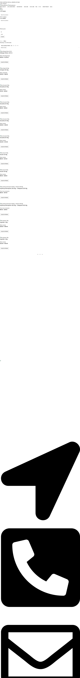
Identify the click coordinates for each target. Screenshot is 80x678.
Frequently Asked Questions (7, 401)
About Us (3, 392)
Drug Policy (3, 421)
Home (1, 41)
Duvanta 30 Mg (4, 103)
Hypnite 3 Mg (3, 239)
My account (3, 417)
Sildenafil (3, 368)
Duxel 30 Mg (3, 171)
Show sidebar (4, 45)
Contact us (3, 395)
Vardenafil (3, 374)
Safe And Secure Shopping (6, 425)
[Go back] (1, 23)
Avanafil (2, 372)
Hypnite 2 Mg (3, 222)
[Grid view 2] (19, 45)
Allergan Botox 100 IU (6, 53)
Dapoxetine (3, 376)
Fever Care (2, 191)
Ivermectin (7, 191)
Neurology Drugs (6, 55)
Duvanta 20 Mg (4, 87)
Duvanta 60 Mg (4, 137)
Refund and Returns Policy (6, 423)
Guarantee (3, 419)
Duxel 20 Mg (3, 154)
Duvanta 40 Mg (4, 120)
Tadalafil (3, 370)
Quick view (1, 64)
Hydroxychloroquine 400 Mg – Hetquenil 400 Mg (13, 205)
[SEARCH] (78, 16)
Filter (2, 36)
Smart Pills (5, 72)
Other (1, 55)
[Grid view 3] (21, 45)
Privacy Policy (4, 399)
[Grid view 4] (24, 45)
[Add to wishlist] (1, 59)
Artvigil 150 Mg (4, 70)
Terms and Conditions (5, 397)
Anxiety (4, 89)
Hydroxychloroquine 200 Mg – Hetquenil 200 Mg (13, 188)
